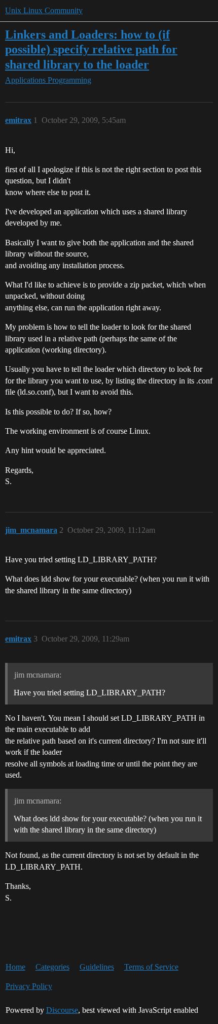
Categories (52, 967)
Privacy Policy (29, 986)
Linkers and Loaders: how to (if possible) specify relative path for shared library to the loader (91, 49)
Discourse (62, 1010)
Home (15, 967)
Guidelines (97, 967)
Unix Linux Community (44, 10)
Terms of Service (151, 967)
